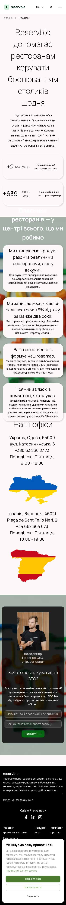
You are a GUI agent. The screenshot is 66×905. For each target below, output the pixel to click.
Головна (7, 18)
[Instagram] (40, 817)
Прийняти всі (33, 878)
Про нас (55, 832)
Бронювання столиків (15, 832)
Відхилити (33, 896)
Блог (37, 832)
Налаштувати (33, 887)
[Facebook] (26, 817)
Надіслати (31, 733)
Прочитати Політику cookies (21, 870)
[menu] (60, 7)
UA (38, 7)
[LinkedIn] (33, 817)
